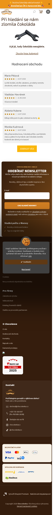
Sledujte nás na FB (17, 419)
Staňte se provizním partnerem (15, 310)
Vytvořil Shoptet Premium (19, 494)
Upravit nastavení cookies (27, 506)
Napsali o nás (8, 343)
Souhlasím (27, 262)
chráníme (31, 214)
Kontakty (6, 338)
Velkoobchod (8, 301)
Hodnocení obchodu (27, 64)
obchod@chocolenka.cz (19, 406)
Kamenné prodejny (10, 348)
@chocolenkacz (16, 430)
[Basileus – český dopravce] (11, 478)
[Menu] (48, 11)
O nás (5, 329)
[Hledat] (34, 11)
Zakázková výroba (10, 296)
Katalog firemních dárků (12, 305)
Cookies (6, 277)
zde (30, 256)
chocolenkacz (15, 425)
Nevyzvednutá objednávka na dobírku (17, 282)
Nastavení (26, 269)
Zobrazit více (27, 148)
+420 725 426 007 (16, 412)
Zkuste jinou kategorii (27, 53)
